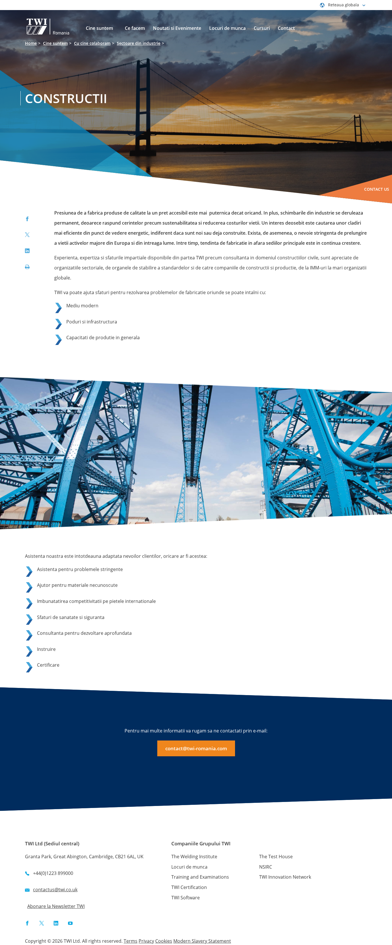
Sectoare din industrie (138, 43)
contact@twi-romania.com (196, 748)
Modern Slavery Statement (202, 941)
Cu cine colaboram (92, 43)
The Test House (276, 856)
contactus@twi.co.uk (55, 889)
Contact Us (376, 189)
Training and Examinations (200, 877)
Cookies (163, 941)
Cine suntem (55, 43)
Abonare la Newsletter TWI (56, 906)
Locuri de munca (189, 867)
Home (31, 43)
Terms (130, 941)
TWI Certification (189, 887)
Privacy (146, 941)
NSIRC (265, 867)
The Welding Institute (194, 856)
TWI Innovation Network (285, 877)
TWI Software (185, 897)
